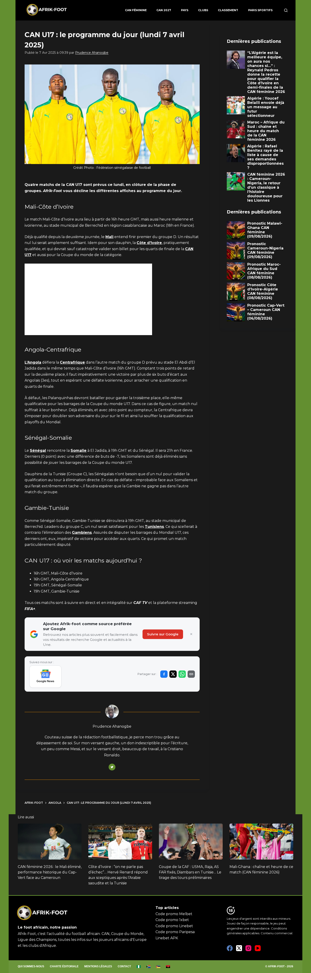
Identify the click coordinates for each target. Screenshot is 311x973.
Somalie (79, 450)
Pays (184, 10)
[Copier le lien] (191, 674)
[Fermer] (191, 634)
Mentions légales (98, 966)
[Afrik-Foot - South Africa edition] (148, 966)
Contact (124, 966)
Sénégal (38, 450)
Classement (228, 10)
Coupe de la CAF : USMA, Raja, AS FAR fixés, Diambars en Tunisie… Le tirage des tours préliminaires (190, 872)
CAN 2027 (163, 10)
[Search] (286, 10)
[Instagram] (248, 948)
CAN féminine (136, 10)
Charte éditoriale (64, 966)
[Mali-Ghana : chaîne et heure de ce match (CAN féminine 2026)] (261, 842)
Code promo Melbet (174, 914)
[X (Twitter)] (239, 948)
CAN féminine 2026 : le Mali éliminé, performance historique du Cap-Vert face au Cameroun (50, 872)
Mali (109, 237)
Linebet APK (167, 938)
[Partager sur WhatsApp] (182, 674)
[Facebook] (230, 948)
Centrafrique (72, 362)
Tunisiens (154, 526)
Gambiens (82, 532)
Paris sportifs (260, 10)
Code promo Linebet (174, 926)
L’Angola (33, 362)
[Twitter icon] (112, 767)
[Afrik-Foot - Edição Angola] (168, 966)
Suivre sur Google (162, 634)
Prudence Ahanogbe (91, 53)
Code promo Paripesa (175, 932)
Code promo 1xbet (172, 920)
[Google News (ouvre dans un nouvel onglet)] (45, 676)
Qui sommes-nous (31, 966)
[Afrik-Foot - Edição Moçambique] (158, 966)
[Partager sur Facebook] (164, 674)
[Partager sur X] (173, 674)
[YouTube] (258, 948)
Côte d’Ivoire (149, 243)
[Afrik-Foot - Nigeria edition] (139, 966)
